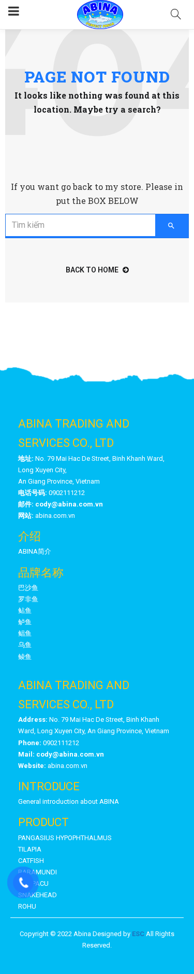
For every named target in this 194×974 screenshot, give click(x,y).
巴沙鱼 (28, 588)
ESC (138, 934)
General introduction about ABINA (68, 801)
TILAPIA (29, 849)
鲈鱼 (25, 622)
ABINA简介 (34, 551)
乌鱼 (25, 645)
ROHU (27, 906)
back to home (92, 270)
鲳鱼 (25, 633)
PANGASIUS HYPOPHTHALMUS (65, 838)
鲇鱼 (25, 610)
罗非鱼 (28, 599)
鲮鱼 (25, 657)
